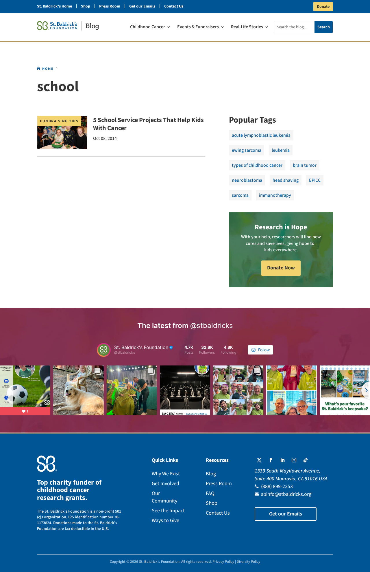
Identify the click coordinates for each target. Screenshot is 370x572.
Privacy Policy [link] (223, 561)
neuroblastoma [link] (247, 180)
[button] (259, 460)
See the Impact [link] (168, 510)
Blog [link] (211, 473)
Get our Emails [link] (142, 6)
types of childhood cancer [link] (257, 165)
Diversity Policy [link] (248, 561)
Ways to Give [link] (165, 520)
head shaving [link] (286, 180)
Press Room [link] (109, 6)
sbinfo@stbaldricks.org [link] (286, 494)
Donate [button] (323, 7)
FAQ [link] (210, 493)
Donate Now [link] (281, 267)
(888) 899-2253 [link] (277, 486)
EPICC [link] (315, 180)
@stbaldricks (211, 325)
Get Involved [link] (165, 483)
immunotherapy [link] (275, 195)
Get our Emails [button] (285, 513)
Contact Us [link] (173, 6)
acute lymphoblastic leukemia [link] (261, 135)
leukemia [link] (281, 150)
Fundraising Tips (59, 121)
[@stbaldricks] (104, 350)
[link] (68, 26)
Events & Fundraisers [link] (198, 27)
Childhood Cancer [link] (147, 27)
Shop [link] (85, 6)
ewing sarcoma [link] (246, 150)
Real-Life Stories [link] (247, 27)
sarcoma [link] (240, 195)
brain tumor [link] (305, 165)
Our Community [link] (164, 497)
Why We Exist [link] (166, 473)
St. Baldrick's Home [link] (54, 6)
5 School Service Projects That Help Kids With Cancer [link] (148, 124)
